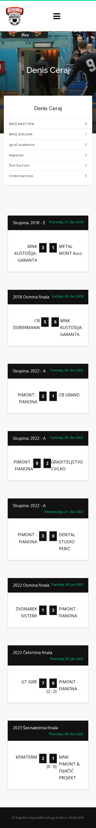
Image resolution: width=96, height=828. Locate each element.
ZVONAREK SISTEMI (26, 612)
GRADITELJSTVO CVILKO (67, 465)
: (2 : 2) (48, 687)
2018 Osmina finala (31, 297)
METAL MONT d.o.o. (71, 250)
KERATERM (26, 757)
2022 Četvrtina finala (32, 652)
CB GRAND (69, 395)
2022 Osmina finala (31, 585)
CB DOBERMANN (26, 324)
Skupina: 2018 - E (29, 222)
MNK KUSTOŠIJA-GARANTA (25, 253)
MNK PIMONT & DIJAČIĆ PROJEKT (69, 767)
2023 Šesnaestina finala (35, 728)
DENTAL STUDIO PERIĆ (67, 541)
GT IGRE (29, 682)
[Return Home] (14, 15)
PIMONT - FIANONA (27, 398)
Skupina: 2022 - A (29, 371)
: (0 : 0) (48, 762)
